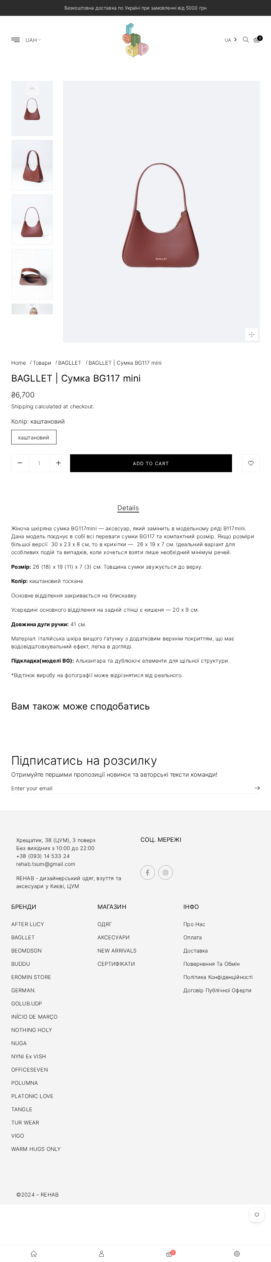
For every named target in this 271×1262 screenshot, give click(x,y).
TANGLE (21, 1109)
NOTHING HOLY (31, 1030)
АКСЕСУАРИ (113, 937)
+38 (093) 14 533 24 (43, 856)
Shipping (22, 406)
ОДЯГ (104, 924)
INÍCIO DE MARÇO (34, 1016)
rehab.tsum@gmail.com (45, 864)
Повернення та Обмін (211, 963)
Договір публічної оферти (217, 990)
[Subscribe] (255, 787)
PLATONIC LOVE (32, 1096)
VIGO (17, 1135)
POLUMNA (24, 1082)
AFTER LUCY (27, 924)
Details (128, 508)
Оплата (192, 937)
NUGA (19, 1043)
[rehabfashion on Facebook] (147, 872)
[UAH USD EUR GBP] (36, 40)
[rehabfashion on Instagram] (165, 872)
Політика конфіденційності (218, 977)
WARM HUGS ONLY (35, 1149)
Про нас (194, 924)
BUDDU (20, 963)
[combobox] (231, 40)
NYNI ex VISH (28, 1056)
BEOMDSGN (26, 950)
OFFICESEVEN (29, 1069)
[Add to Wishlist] (251, 463)
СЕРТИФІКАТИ (116, 963)
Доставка (195, 950)
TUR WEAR (25, 1122)
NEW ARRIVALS (117, 950)
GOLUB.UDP (26, 1003)
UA (228, 40)
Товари (42, 362)
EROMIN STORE (31, 977)
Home (18, 362)
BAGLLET (69, 362)
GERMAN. (23, 990)
